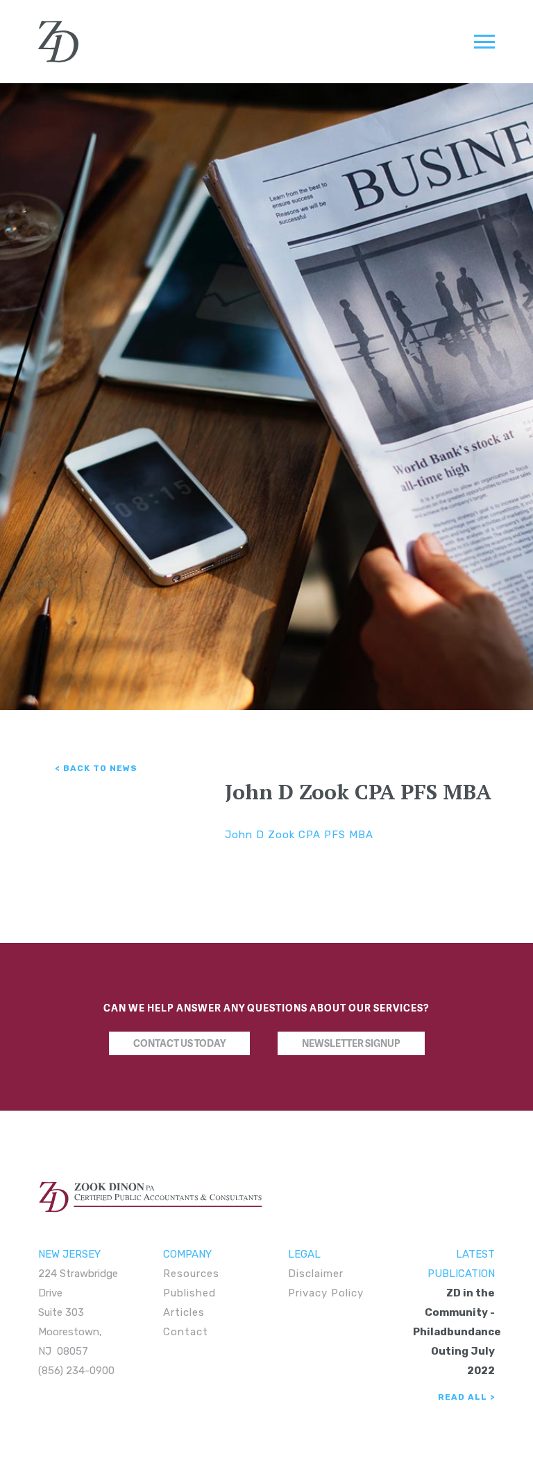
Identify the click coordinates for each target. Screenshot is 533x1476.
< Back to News (96, 768)
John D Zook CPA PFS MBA (299, 834)
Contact (185, 1332)
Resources (191, 1273)
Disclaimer (316, 1273)
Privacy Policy (326, 1293)
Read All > (466, 1397)
